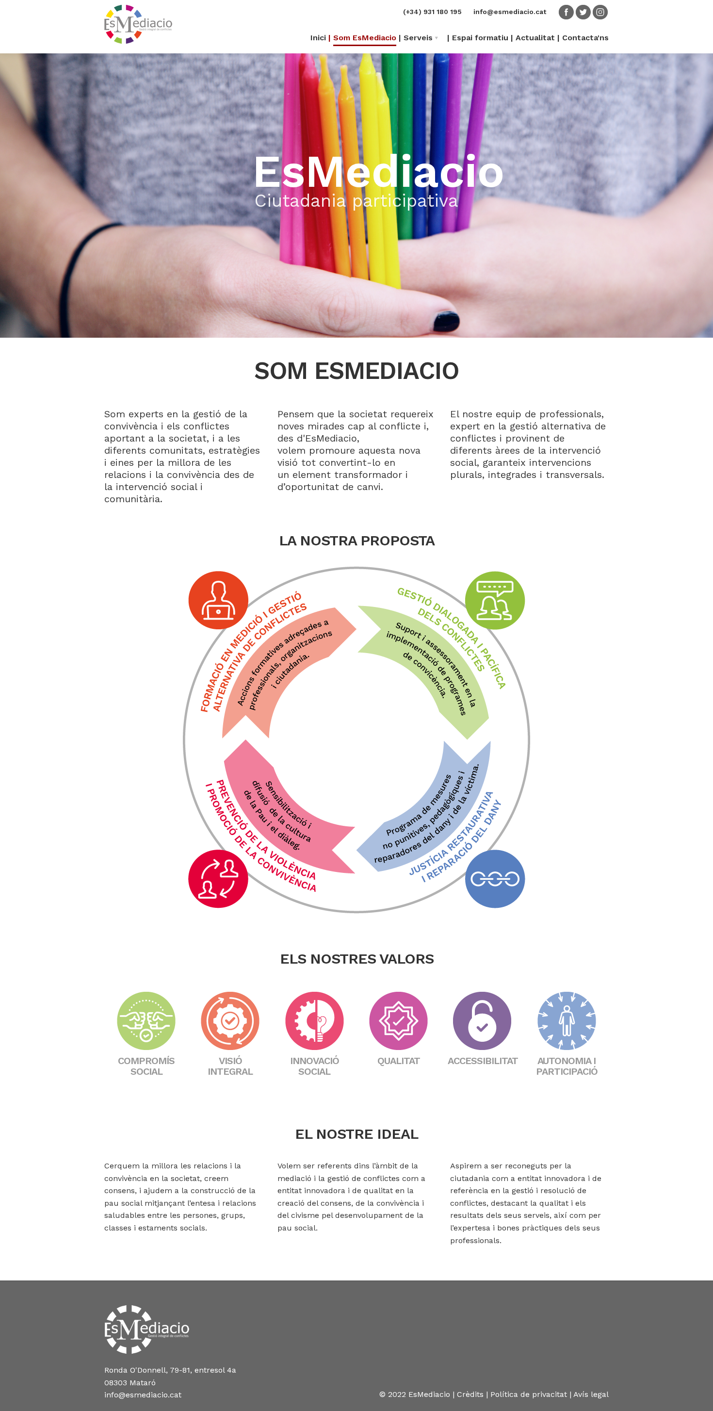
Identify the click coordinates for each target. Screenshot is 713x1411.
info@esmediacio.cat (509, 12)
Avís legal (591, 1394)
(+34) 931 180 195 (432, 12)
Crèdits (470, 1394)
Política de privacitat (528, 1394)
